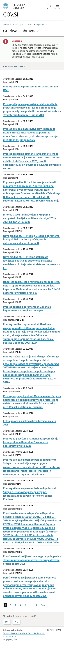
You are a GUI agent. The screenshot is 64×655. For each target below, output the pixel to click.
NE (16, 621)
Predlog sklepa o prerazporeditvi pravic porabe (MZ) (30, 88)
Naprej (44, 605)
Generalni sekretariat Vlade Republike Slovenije (24, 633)
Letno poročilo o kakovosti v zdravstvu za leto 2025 (29, 422)
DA (6, 621)
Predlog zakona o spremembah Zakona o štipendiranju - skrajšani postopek (27, 308)
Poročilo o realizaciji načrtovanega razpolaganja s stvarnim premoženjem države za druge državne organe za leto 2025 (32, 559)
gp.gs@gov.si (11, 639)
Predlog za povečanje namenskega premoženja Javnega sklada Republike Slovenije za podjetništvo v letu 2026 (30, 442)
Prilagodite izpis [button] (13, 66)
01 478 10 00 (11, 636)
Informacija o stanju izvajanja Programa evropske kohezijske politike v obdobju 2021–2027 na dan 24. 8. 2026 (29, 218)
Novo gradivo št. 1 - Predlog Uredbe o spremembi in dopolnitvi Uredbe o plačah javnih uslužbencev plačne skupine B (31, 239)
